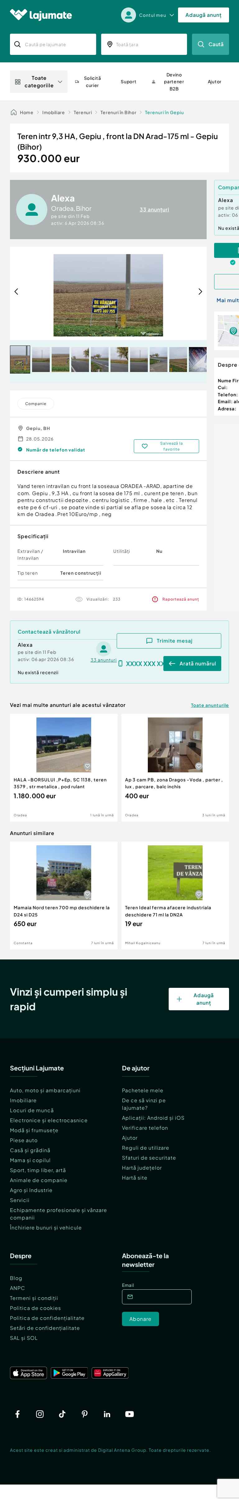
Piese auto (24, 1140)
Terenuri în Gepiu (164, 112)
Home (27, 112)
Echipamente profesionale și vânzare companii (58, 1214)
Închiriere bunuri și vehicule (46, 1227)
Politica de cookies (35, 1308)
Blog (16, 1278)
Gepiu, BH (38, 428)
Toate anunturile (210, 705)
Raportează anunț (180, 599)
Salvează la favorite (171, 446)
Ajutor (130, 1137)
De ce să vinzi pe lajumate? (144, 1104)
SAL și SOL (24, 1338)
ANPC (17, 1288)
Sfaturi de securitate (149, 1157)
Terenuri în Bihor (118, 112)
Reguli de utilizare (145, 1147)
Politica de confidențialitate (47, 1318)
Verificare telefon (145, 1127)
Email (128, 1285)
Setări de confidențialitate (45, 1328)
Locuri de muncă (32, 1110)
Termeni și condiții (34, 1298)
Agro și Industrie (31, 1190)
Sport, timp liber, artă (38, 1170)
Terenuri (83, 112)
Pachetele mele (142, 1090)
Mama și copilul (30, 1160)
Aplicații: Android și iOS (153, 1117)
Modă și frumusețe (34, 1130)
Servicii (20, 1200)
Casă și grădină (30, 1150)
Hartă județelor (142, 1167)
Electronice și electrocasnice (49, 1120)
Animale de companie (39, 1180)
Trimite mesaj (175, 640)
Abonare (140, 1319)
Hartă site (135, 1177)
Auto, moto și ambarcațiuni (45, 1090)
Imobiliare (53, 112)
